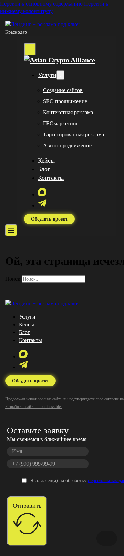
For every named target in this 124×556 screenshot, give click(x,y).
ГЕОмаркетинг (61, 123)
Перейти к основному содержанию (41, 4)
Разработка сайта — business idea (33, 406)
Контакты (51, 177)
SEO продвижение (65, 101)
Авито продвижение (67, 145)
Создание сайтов (63, 90)
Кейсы (46, 160)
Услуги (47, 74)
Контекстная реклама (68, 112)
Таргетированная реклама (73, 134)
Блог (44, 169)
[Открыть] (11, 230)
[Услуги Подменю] (60, 75)
